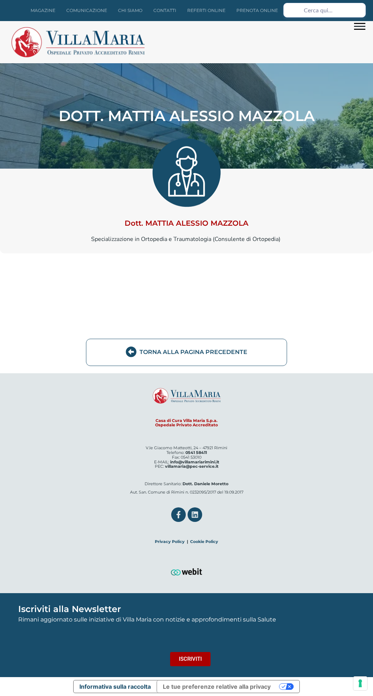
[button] (359, 26)
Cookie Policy (204, 541)
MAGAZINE (43, 10)
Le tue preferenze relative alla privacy (217, 686)
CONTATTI (164, 10)
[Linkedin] (195, 514)
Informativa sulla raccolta (115, 686)
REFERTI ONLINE (206, 10)
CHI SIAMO (130, 10)
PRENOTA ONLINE (257, 10)
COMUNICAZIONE (86, 10)
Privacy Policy (170, 541)
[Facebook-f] (178, 514)
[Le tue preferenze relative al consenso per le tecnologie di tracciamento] (360, 683)
